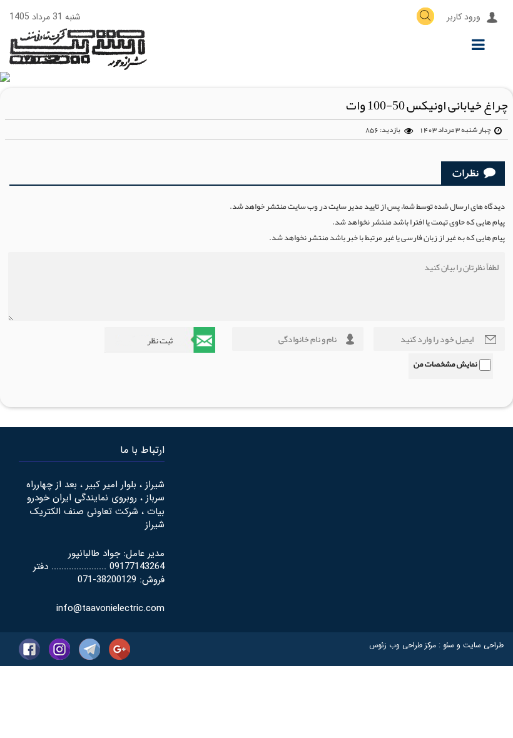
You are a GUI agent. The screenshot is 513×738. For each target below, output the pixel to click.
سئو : (445, 645)
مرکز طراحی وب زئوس (402, 645)
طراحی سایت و (479, 645)
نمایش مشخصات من (445, 364)
